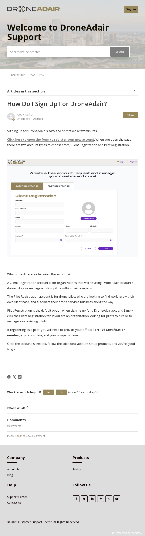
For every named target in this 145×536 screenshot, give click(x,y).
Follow (130, 115)
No (61, 392)
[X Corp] (14, 377)
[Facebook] (9, 377)
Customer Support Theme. (35, 522)
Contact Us (14, 502)
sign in (18, 435)
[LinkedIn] (20, 377)
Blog (10, 475)
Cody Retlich (25, 114)
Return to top (16, 407)
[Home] (33, 11)
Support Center (17, 497)
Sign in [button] (131, 9)
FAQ (32, 74)
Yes (48, 392)
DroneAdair (18, 74)
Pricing (76, 469)
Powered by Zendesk (129, 532)
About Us (13, 469)
